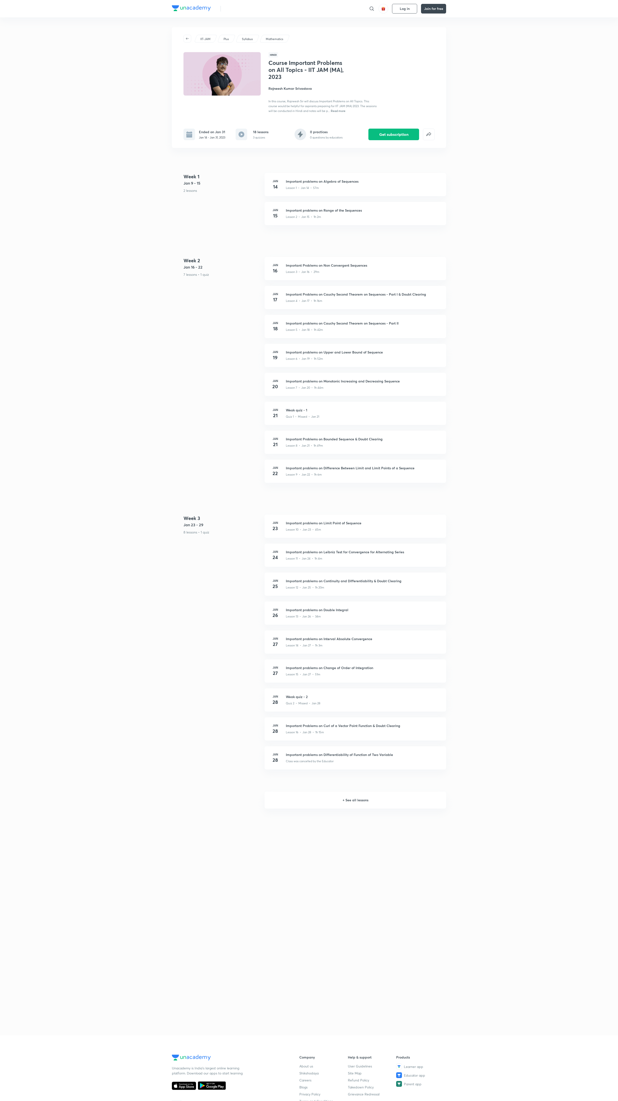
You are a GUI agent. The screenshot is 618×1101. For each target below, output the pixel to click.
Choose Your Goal (246, 8)
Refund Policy (358, 1080)
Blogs (303, 1087)
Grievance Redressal (363, 1094)
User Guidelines (360, 1066)
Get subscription (393, 134)
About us (306, 1066)
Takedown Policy (361, 1087)
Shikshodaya (309, 1073)
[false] (429, 134)
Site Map (355, 1073)
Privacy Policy (309, 1094)
